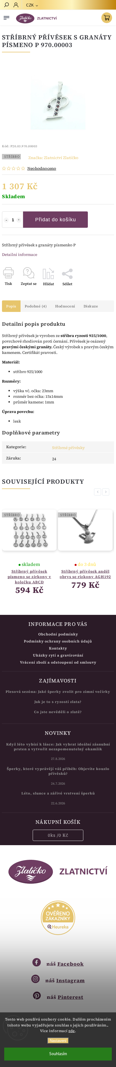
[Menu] (6, 16)
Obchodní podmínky (58, 634)
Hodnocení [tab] (65, 306)
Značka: (53, 157)
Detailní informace (19, 254)
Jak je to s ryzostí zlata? (58, 701)
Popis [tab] (11, 306)
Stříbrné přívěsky (68, 447)
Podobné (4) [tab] (36, 306)
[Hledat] (6, 5)
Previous (98, 492)
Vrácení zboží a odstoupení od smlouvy (58, 662)
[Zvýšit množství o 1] (18, 220)
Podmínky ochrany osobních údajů (58, 641)
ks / (58, 835)
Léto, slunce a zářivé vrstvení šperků (58, 793)
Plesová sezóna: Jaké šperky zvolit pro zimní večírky (58, 691)
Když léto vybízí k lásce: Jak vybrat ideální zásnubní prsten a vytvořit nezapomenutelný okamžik (58, 746)
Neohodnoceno (41, 168)
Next (106, 492)
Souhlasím (58, 1054)
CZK (30, 5)
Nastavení (58, 1041)
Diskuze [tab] (91, 306)
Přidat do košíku (55, 219)
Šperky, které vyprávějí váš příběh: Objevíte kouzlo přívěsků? (58, 771)
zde (71, 1030)
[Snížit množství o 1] (6, 220)
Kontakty (58, 648)
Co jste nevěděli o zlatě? (58, 711)
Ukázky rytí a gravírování (58, 655)
